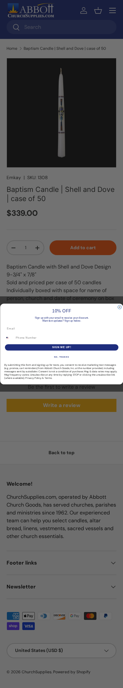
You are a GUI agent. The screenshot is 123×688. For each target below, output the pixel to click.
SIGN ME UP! (61, 347)
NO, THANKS (61, 357)
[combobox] (9, 338)
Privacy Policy (33, 378)
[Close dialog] (120, 307)
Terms (48, 378)
